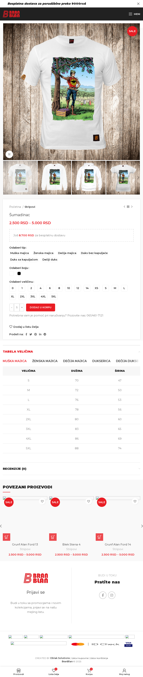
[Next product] (132, 207)
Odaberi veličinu (21, 281)
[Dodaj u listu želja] (42, 501)
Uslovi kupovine (80, 658)
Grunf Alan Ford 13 (25, 544)
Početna (15, 207)
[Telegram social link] (44, 334)
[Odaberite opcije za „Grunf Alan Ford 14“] (99, 537)
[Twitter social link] (30, 334)
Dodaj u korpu (40, 307)
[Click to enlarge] (9, 154)
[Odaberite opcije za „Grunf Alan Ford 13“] (6, 537)
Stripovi (30, 207)
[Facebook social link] (26, 334)
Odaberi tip (17, 247)
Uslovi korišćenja (99, 658)
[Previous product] (124, 207)
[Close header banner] (138, 3)
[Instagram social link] (111, 595)
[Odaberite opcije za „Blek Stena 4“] (53, 537)
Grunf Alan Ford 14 (118, 544)
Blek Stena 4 (71, 544)
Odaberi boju (18, 268)
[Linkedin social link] (40, 334)
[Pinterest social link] (35, 334)
